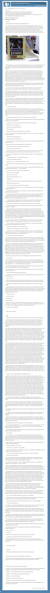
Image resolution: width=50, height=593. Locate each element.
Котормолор (23, 8)
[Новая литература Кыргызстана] (6, 6)
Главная (6, 8)
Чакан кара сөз (17, 8)
